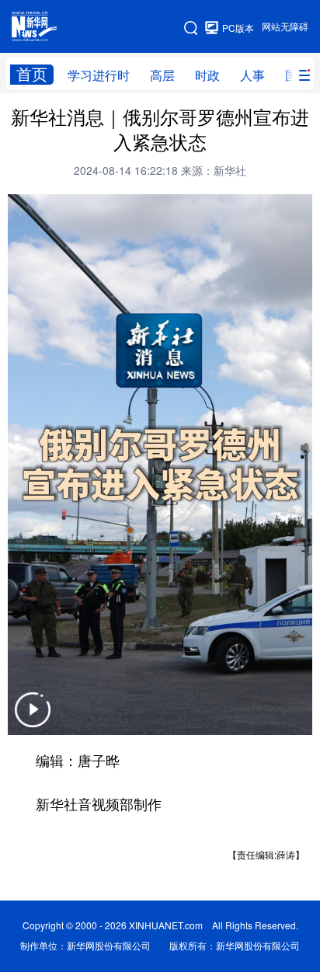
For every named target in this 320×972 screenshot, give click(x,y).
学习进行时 (99, 75)
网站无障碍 (285, 27)
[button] (32, 720)
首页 (31, 74)
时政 (207, 75)
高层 (162, 75)
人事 (252, 75)
